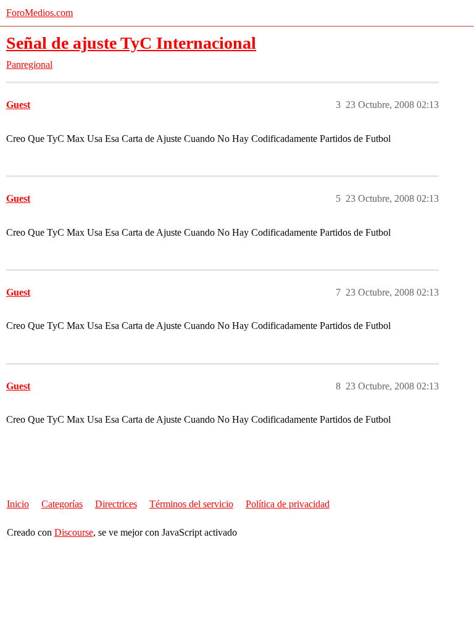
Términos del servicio (191, 504)
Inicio (18, 504)
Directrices (116, 504)
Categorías (62, 504)
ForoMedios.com (39, 12)
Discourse (73, 532)
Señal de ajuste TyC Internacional (131, 42)
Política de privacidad (288, 504)
